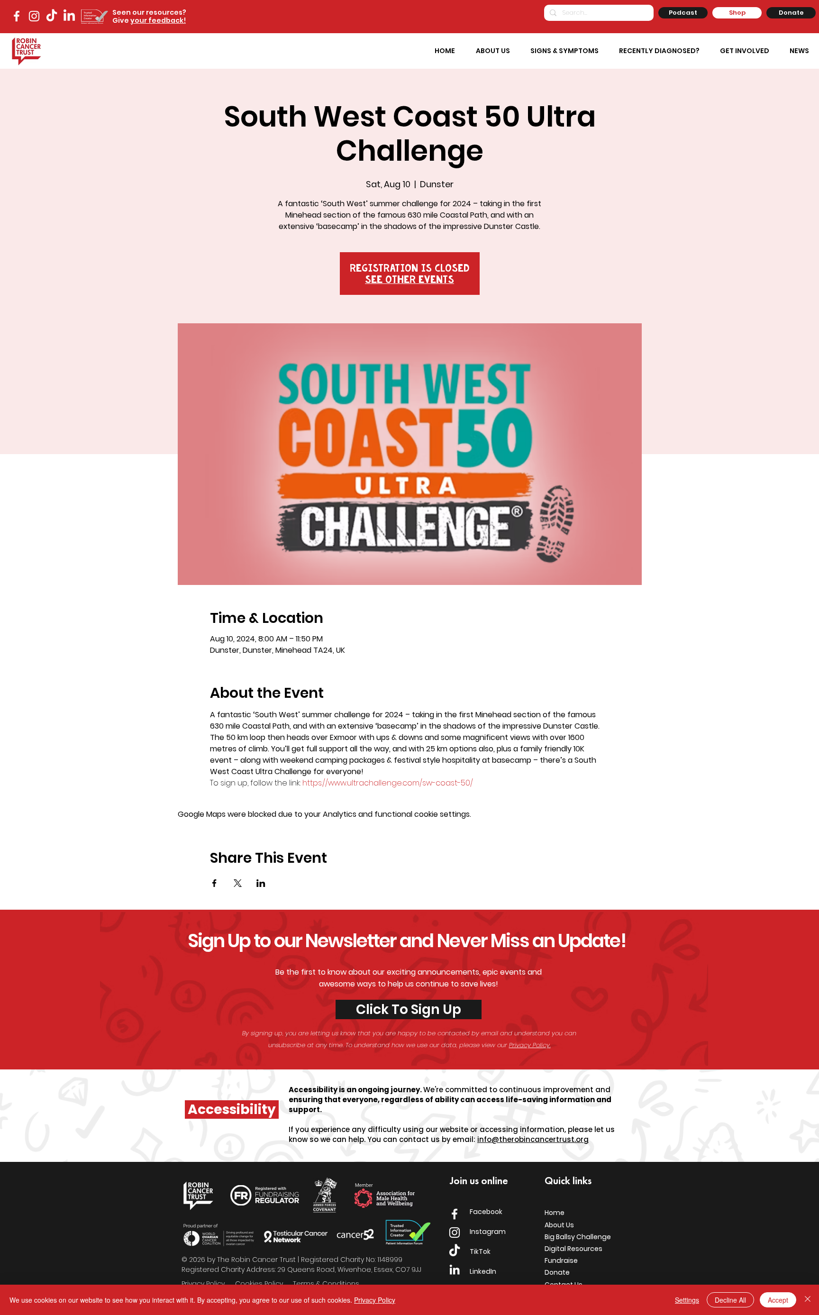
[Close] (807, 1299)
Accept (778, 1300)
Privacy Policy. (530, 1045)
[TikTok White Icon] (52, 16)
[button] (564, 51)
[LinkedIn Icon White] (69, 16)
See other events (409, 279)
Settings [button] (687, 1300)
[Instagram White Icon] (34, 16)
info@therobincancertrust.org (533, 1139)
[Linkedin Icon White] (454, 1269)
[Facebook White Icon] (16, 16)
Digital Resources (573, 1248)
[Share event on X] (237, 883)
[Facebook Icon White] (454, 1214)
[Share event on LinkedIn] (260, 883)
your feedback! (158, 20)
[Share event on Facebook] (214, 883)
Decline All (730, 1300)
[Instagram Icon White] (454, 1232)
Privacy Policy (374, 1300)
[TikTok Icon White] (454, 1251)
